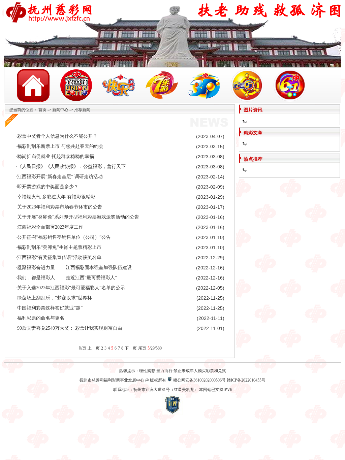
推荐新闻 (82, 109)
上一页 (94, 348)
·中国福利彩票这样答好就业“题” (49, 307)
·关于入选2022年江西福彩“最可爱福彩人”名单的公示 (70, 287)
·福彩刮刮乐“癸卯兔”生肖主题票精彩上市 (58, 247)
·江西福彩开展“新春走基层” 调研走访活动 (59, 176)
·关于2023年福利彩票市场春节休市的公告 (58, 206)
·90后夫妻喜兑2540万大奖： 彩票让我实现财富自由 (68, 328)
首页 (42, 109)
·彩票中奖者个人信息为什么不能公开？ (56, 136)
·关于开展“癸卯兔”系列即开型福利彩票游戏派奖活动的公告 (77, 217)
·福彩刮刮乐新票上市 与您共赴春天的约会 (59, 146)
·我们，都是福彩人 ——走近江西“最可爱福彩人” (66, 277)
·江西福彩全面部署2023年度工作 (49, 227)
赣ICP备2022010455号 (246, 380)
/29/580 (155, 348)
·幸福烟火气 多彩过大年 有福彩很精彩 (55, 196)
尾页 (142, 348)
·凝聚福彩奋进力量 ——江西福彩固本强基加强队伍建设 (73, 267)
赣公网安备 (183, 380)
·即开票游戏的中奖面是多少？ (47, 186)
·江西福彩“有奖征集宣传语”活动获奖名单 (58, 257)
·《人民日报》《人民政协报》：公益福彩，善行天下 (70, 166)
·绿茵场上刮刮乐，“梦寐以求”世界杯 (53, 297)
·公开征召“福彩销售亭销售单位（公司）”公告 (63, 237)
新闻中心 (60, 109)
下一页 (131, 348)
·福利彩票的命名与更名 (39, 318)
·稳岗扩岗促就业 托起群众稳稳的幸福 (54, 156)
